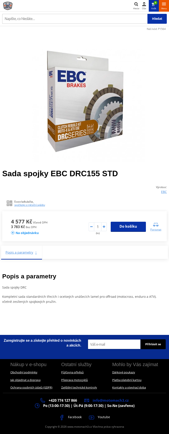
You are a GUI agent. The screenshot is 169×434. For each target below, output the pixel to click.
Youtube (103, 417)
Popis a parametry (19, 252)
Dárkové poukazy (123, 372)
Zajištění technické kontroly (79, 387)
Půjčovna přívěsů (72, 372)
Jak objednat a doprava (25, 380)
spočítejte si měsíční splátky (29, 205)
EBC (164, 192)
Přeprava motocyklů (74, 380)
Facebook (74, 417)
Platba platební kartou (126, 380)
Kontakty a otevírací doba (129, 387)
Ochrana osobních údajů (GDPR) (31, 387)
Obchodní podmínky (23, 372)
